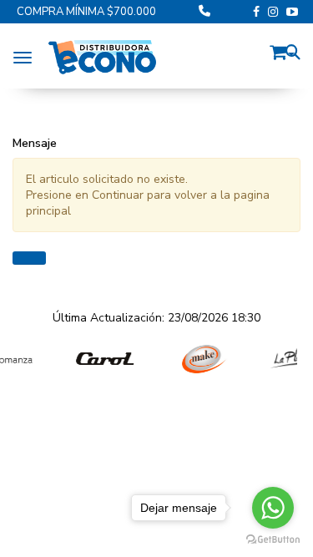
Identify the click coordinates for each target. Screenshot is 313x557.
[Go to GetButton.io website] (273, 539)
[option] (98, 359)
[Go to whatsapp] (273, 508)
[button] (282, 50)
